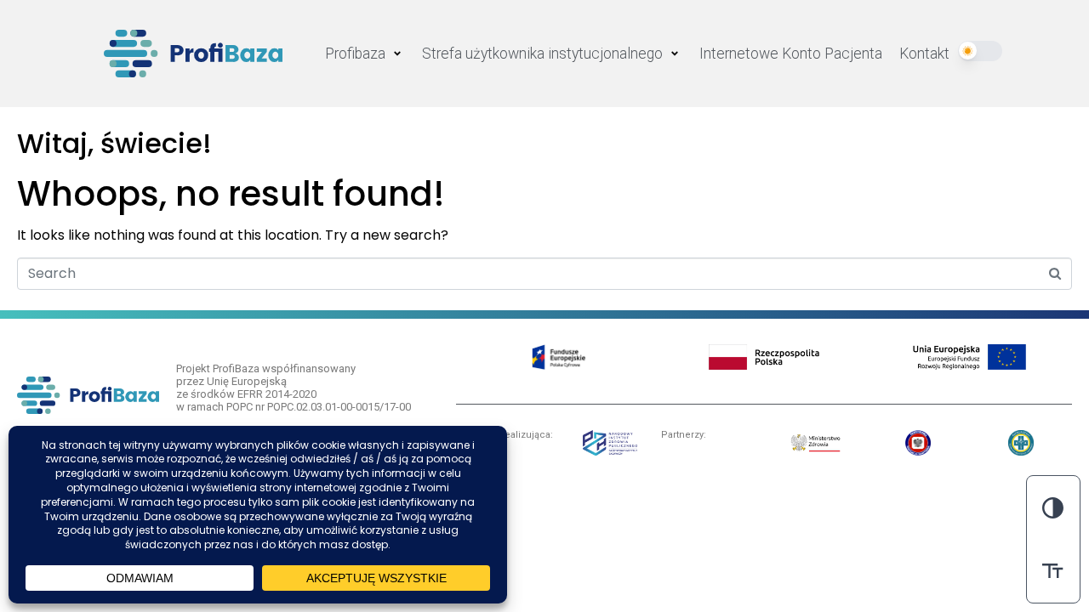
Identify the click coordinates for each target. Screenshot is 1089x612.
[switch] (1053, 571)
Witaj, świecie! (114, 143)
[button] (364, 53)
